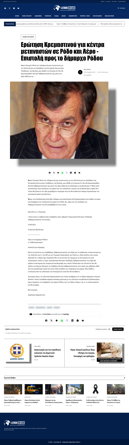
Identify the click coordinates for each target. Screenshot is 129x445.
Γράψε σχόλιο (118, 329)
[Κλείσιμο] (124, 24)
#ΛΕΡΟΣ (49, 307)
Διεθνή (64, 16)
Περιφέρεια (48, 16)
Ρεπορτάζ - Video (85, 16)
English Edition (109, 16)
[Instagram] (14, 8)
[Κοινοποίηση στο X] (54, 173)
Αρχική (17, 16)
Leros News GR (57, 442)
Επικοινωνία (108, 1)
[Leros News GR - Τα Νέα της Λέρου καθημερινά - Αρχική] (64, 8)
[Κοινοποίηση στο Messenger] (58, 173)
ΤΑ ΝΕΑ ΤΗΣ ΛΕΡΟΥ (28, 37)
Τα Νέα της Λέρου (27, 16)
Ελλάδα (56, 16)
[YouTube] (18, 8)
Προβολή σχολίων (103, 329)
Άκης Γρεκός (87, 69)
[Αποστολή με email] (79, 173)
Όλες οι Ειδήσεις (97, 16)
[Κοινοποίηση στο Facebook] (49, 173)
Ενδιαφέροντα (73, 16)
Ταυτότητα (103, 1)
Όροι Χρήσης (114, 1)
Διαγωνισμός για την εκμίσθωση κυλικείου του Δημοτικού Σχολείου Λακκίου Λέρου (47, 353)
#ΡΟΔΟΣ (57, 307)
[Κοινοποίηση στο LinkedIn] (71, 173)
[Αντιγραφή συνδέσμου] (75, 173)
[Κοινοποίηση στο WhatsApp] (62, 173)
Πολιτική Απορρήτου (122, 1)
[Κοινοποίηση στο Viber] (66, 173)
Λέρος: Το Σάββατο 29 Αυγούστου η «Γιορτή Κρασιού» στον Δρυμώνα (67, 24)
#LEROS (31, 307)
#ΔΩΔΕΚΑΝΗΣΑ (40, 307)
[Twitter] (9, 8)
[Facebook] (5, 8)
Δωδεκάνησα (38, 16)
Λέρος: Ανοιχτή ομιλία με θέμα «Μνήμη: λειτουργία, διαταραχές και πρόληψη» (82, 353)
